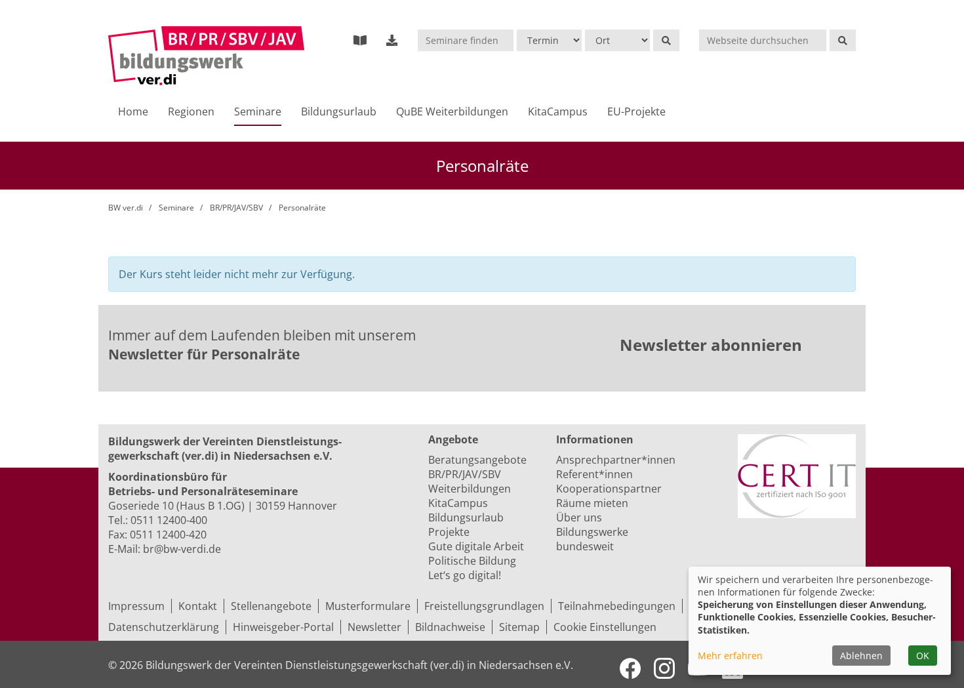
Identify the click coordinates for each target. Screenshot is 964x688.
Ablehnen (861, 655)
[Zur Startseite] (206, 55)
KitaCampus (558, 111)
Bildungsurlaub (338, 111)
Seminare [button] (257, 111)
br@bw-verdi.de (182, 549)
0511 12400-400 (169, 520)
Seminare (176, 207)
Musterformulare (368, 606)
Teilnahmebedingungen (616, 606)
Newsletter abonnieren (711, 344)
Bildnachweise (450, 627)
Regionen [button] (191, 111)
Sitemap (519, 627)
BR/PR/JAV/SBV (236, 207)
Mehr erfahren (730, 655)
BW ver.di (125, 207)
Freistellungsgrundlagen (484, 606)
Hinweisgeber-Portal (283, 627)
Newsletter (374, 627)
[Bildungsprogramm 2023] (360, 40)
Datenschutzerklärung (163, 627)
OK (922, 655)
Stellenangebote (271, 606)
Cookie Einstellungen (604, 627)
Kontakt (197, 606)
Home (133, 111)
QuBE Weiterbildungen (452, 111)
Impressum (136, 606)
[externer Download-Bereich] (392, 40)
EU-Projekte (636, 111)
